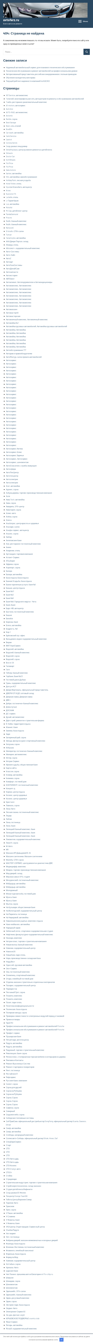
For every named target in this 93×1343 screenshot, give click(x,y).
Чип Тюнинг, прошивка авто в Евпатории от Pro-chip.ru (29, 1274)
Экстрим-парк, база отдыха (18, 1305)
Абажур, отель (12, 245)
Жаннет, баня (12, 727)
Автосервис (11, 360)
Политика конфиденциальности (20, 1006)
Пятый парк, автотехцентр (17, 1040)
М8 (7, 849)
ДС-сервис (11, 713)
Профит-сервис (13, 1033)
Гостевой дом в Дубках (16, 679)
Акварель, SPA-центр (15, 506)
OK (61, 1340)
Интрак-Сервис (12, 761)
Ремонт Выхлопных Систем (18, 1063)
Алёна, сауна (11, 516)
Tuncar (9, 234)
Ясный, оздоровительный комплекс (21, 1328)
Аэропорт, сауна (13, 567)
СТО (8, 1148)
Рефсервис (11, 1077)
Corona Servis (11, 143)
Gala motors (11, 170)
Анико (8, 547)
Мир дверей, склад (14, 873)
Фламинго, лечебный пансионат (20, 1250)
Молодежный (12, 890)
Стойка (9, 1175)
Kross (8, 190)
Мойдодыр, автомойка (15, 883)
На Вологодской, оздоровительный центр (24, 910)
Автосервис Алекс (14, 452)
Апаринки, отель (13, 550)
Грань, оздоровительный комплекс (21, 683)
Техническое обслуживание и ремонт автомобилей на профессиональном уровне (41, 71)
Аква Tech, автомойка (15, 499)
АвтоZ (8, 258)
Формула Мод (12, 1257)
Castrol (9, 139)
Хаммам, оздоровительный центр (20, 1260)
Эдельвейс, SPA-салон (16, 1291)
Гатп (8, 669)
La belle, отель (12, 197)
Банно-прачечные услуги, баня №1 (21, 584)
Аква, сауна (11, 503)
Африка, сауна (12, 564)
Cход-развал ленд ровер (16, 146)
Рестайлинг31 (12, 1074)
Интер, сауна (11, 758)
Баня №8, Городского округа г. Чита (21, 601)
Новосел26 (10, 951)
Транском (10, 1206)
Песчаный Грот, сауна (15, 992)
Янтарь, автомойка (14, 1325)
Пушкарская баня (13, 1036)
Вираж (9, 642)
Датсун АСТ (11, 686)
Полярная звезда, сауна (16, 1012)
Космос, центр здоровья (16, 795)
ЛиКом (9, 819)
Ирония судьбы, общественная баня (22, 764)
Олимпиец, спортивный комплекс (20, 975)
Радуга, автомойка (14, 1043)
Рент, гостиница (13, 1070)
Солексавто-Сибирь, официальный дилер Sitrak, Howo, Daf (32, 1138)
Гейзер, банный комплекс (17, 673)
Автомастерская (13, 316)
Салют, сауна (12, 1084)
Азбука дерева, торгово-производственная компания (29, 493)
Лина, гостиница (13, 822)
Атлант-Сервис (13, 557)
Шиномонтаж (11, 1284)
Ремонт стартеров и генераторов (20, 1067)
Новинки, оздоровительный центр (20, 948)
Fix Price (9, 163)
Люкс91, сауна (12, 843)
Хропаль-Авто (12, 1267)
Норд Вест (10, 961)
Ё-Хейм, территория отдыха (18, 724)
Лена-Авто (10, 809)
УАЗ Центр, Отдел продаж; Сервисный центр (25, 1226)
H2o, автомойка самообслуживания (21, 177)
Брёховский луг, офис (15, 635)
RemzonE (10, 228)
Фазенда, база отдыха (15, 1243)
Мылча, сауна (12, 904)
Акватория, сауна (13, 510)
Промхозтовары (13, 1019)
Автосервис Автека (14, 448)
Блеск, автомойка (13, 625)
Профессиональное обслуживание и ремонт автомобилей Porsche (35, 1026)
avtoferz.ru (11, 20)
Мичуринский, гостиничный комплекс (22, 880)
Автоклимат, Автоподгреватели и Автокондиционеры (29, 282)
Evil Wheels (10, 160)
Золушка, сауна (13, 744)
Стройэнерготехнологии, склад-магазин (23, 1186)
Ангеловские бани (14, 540)
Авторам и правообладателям (19, 353)
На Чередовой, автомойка (17, 917)
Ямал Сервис (12, 1322)
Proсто (9, 217)
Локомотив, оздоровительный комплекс (23, 839)
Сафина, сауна (12, 1107)
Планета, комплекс (14, 995)
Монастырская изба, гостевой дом (21, 893)
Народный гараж (13, 928)
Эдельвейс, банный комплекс (19, 1294)
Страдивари (11, 1179)
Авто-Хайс (10, 255)
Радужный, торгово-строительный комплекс (25, 1050)
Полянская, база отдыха (16, 1009)
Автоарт (9, 262)
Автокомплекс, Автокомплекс (18, 285)
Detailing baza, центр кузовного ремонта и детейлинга (29, 149)
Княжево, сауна (12, 778)
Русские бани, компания (16, 1080)
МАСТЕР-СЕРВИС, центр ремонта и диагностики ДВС (29, 863)
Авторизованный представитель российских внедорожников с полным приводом (41, 74)
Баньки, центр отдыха (15, 588)
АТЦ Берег (10, 561)
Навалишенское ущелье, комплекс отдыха (24, 921)
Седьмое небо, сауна (15, 1114)
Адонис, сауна (12, 489)
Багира (9, 571)
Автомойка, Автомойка (16, 330)
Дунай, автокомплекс (15, 717)
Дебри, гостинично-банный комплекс (22, 703)
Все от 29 (10, 662)
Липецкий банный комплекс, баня (20, 829)
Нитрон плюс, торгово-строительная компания (26, 941)
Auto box (9, 109)
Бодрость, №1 (12, 629)
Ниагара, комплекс (14, 938)
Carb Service (11, 136)
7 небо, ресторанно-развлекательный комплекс (26, 102)
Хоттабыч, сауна (13, 1264)
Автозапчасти (12, 272)
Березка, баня (12, 622)
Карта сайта (11, 768)
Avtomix (9, 115)
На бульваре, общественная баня (20, 907)
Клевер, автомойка (14, 775)
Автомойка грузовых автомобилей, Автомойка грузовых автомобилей (36, 326)
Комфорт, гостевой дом (16, 781)
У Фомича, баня (13, 1220)
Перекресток (11, 989)
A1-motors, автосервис (15, 105)
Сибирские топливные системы (20, 1118)
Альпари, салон (13, 527)
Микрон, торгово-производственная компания (26, 870)
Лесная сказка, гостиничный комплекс (22, 812)
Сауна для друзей (14, 1087)
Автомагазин (11, 309)
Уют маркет (11, 1233)
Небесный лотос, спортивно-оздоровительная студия (29, 931)
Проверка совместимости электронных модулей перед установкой (35, 1016)
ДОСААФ (10, 710)
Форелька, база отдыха (16, 1254)
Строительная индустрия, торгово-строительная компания (31, 1182)
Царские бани (12, 1271)
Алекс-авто (11, 513)
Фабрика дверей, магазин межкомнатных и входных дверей (32, 1240)
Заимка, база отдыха (15, 730)
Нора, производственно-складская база (23, 958)
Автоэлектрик (12, 479)
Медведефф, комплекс (16, 866)
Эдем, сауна (11, 1301)
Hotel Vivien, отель (13, 183)
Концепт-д (10, 788)
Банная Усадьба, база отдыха (19, 581)
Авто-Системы (12, 251)
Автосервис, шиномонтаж (17, 462)
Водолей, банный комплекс (18, 652)
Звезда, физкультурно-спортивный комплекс (25, 741)
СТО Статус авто (13, 1169)
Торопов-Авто (12, 1203)
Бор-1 (8, 632)
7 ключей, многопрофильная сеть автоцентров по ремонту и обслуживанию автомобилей (45, 99)
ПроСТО (9, 1023)
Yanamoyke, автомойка (16, 238)
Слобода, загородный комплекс (19, 1135)
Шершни (9, 1277)
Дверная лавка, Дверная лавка (19, 696)
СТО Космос (11, 1165)
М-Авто (9, 846)
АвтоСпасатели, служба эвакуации (21, 465)
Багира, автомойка (14, 574)
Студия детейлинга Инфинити (19, 1189)
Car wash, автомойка (14, 132)
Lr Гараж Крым (12, 200)
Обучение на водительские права (20, 77)
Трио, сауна (11, 1209)
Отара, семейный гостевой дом (19, 978)
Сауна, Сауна (12, 1097)
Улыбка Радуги (12, 1230)
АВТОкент (10, 279)
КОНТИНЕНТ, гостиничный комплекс (22, 785)
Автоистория (11, 275)
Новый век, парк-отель (15, 955)
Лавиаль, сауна (12, 805)
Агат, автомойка (13, 486)
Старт (8, 1145)
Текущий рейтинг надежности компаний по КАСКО (28, 81)
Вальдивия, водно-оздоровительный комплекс (26, 639)
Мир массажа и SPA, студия (18, 876)
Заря (8, 734)
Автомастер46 (12, 313)
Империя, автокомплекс (16, 754)
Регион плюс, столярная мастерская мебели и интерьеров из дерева (35, 1057)
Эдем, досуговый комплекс (17, 1298)
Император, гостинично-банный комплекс (24, 751)
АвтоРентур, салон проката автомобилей (24, 357)
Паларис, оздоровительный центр (21, 985)
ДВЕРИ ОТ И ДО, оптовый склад (20, 693)
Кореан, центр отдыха (15, 792)
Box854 (9, 129)
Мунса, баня (11, 897)
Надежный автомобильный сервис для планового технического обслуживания (40, 67)
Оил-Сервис (11, 968)
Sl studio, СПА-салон (15, 231)
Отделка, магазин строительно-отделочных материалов (30, 982)
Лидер (8, 815)
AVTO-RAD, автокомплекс (17, 112)
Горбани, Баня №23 (14, 676)
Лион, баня (10, 826)
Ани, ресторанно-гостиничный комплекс (23, 544)
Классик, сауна (12, 771)
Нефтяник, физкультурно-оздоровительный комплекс (29, 934)
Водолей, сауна (13, 656)
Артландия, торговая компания (19, 554)
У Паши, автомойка (14, 1213)
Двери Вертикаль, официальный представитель (27, 690)
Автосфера (11, 469)
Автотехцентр (12, 476)
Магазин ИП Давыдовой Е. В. (18, 853)
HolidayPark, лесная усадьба (18, 180)
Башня (9, 615)
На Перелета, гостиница (16, 914)
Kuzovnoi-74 (11, 194)
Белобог (9, 618)
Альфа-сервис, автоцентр (17, 530)
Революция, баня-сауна (16, 1053)
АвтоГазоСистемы (14, 265)
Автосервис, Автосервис (17, 459)
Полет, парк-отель (14, 1002)
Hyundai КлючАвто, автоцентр (19, 187)
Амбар (9, 537)
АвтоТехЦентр (12, 472)
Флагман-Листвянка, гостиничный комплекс (25, 1247)
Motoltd (9, 207)
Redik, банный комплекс (16, 221)
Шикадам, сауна (13, 1281)
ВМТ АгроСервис (13, 645)
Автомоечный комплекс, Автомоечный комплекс (27, 319)
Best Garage (11, 122)
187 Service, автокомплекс (17, 95)
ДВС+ (8, 700)
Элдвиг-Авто (11, 1308)
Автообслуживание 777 (16, 350)
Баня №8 (10, 598)
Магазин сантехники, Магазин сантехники (24, 856)
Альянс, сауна (12, 533)
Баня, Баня (10, 605)
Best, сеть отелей (13, 126)
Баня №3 (10, 595)
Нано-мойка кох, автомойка (18, 924)
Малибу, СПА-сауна (15, 860)
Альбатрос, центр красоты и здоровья (22, 523)
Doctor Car (10, 156)
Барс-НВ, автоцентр (14, 608)
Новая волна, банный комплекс (19, 944)
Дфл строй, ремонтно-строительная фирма (25, 720)
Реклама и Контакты (14, 1060)
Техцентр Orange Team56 (16, 1196)
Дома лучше (11, 707)
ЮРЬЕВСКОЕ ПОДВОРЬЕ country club (22, 1318)
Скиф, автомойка (13, 1128)
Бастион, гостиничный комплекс (20, 612)
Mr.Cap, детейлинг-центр (16, 211)
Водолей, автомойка (15, 649)
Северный (10, 1111)
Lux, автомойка (12, 204)
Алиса (8, 520)
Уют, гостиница (12, 1237)
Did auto (9, 153)
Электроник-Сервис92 (15, 1311)
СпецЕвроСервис (13, 1142)
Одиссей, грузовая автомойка (19, 965)
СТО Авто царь (12, 1159)
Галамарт (10, 666)
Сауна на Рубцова (14, 1091)
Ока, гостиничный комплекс (18, 972)
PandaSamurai (12, 214)
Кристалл (10, 802)
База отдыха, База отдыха (17, 577)
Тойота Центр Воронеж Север (19, 1199)
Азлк (8, 496)
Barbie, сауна (11, 119)
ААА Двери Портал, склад (17, 241)
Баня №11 (10, 591)
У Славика (10, 1216)
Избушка (10, 747)
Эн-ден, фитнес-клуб (15, 1315)
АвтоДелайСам (12, 268)
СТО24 (9, 1172)
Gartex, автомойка (13, 173)
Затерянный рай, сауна (16, 737)
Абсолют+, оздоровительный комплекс (23, 248)
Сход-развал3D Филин (16, 1192)
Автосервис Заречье (15, 455)
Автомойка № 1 (12, 323)
